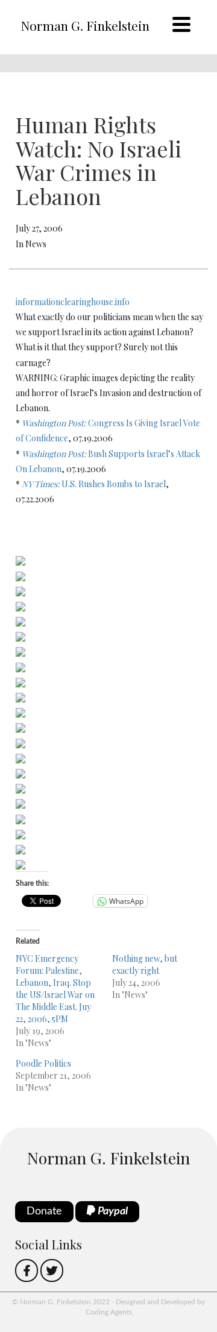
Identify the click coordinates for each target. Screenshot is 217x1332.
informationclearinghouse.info (73, 302)
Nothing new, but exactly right (144, 964)
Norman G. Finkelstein (84, 25)
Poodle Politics (43, 1063)
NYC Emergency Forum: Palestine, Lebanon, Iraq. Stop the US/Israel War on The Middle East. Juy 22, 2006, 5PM (55, 988)
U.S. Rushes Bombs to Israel (94, 484)
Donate (44, 1211)
